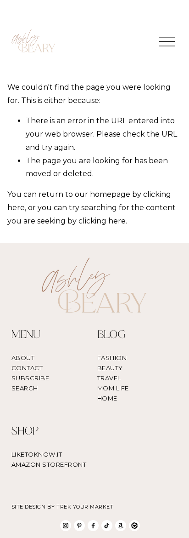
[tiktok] (106, 525)
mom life (113, 388)
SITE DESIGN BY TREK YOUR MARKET (62, 507)
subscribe (30, 378)
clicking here (102, 221)
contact (27, 368)
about (23, 357)
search (24, 388)
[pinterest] (79, 525)
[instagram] (65, 525)
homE (107, 398)
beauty (110, 368)
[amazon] (120, 525)
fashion (112, 357)
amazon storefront (49, 464)
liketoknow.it (36, 454)
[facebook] (93, 525)
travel (109, 378)
